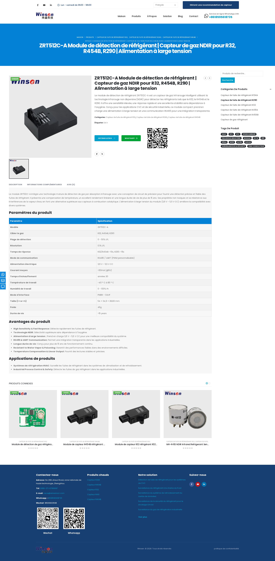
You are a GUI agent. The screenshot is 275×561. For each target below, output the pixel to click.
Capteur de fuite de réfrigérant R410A (239, 109)
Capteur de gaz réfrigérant (234, 119)
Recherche (227, 80)
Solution (167, 16)
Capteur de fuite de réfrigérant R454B (184, 117)
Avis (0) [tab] (71, 184)
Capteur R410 (93, 494)
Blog (180, 16)
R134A (224, 142)
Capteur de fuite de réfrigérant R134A (239, 95)
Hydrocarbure (249, 134)
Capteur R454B (94, 485)
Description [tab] (15, 184)
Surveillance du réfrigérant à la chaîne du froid (159, 488)
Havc (224, 134)
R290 (232, 142)
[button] (207, 383)
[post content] (33, 414)
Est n (106, 122)
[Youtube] (44, 5)
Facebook (97, 154)
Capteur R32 (93, 489)
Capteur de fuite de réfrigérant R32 (120, 117)
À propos (152, 16)
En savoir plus (35, 435)
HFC (231, 134)
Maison (121, 16)
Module (247, 138)
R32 (263, 138)
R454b (248, 142)
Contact (193, 16)
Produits (136, 16)
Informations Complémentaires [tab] (44, 184)
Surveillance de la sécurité (233, 146)
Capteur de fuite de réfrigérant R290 (151, 117)
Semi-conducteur (256, 146)
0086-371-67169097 (49, 488)
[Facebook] (37, 5)
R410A (239, 142)
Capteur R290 (93, 480)
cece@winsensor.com (54, 493)
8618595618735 (55, 498)
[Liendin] (51, 5)
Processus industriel (231, 138)
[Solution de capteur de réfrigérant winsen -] (44, 16)
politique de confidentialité (226, 548)
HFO (237, 134)
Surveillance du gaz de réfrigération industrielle (160, 509)
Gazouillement (102, 154)
